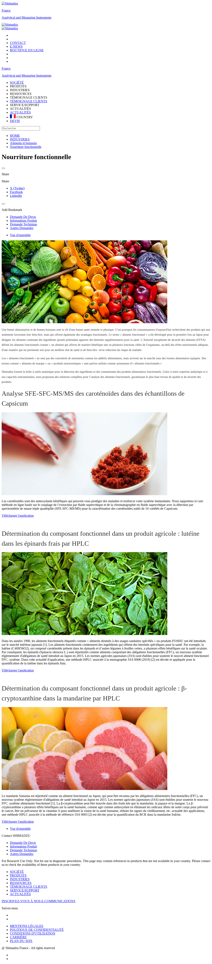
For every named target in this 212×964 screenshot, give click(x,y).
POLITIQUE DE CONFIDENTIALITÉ (37, 929)
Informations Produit (23, 846)
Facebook (16, 192)
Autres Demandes (21, 854)
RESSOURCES (20, 883)
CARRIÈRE (18, 937)
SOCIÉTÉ (17, 871)
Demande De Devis (23, 842)
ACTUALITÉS (20, 112)
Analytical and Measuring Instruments (26, 17)
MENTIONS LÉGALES (26, 926)
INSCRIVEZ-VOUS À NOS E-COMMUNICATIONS (38, 901)
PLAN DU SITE (21, 941)
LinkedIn (16, 195)
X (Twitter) (17, 188)
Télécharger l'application (18, 515)
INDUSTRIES (20, 879)
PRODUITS (18, 875)
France (6, 10)
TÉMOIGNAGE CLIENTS (28, 101)
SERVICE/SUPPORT (24, 890)
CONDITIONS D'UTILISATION (32, 933)
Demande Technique (23, 850)
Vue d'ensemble (20, 235)
